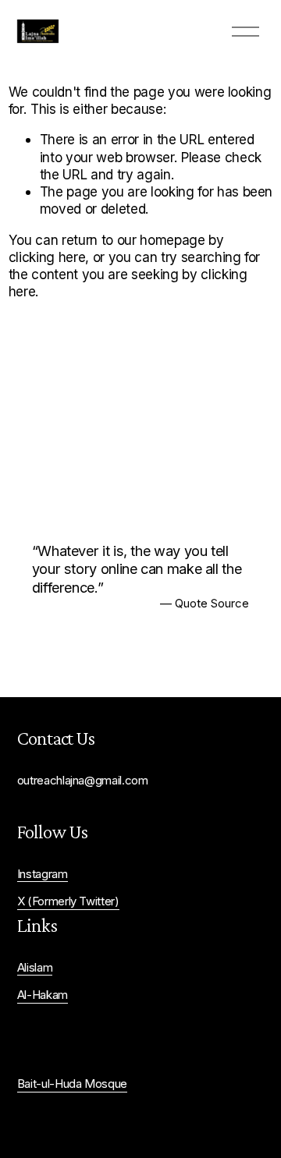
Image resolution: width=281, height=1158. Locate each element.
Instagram (42, 874)
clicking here (47, 257)
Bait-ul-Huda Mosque (72, 1084)
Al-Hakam (42, 995)
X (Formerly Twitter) (68, 901)
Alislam (35, 968)
